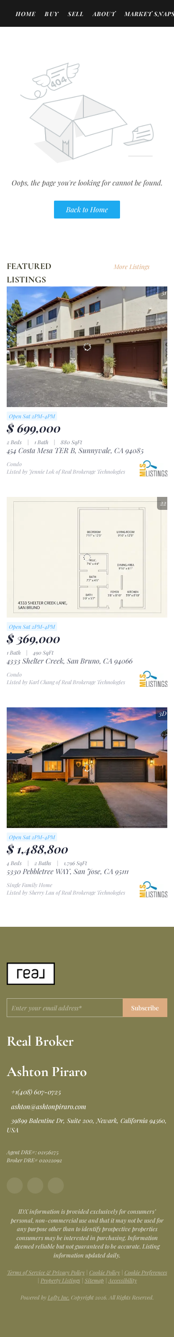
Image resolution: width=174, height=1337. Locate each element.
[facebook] (15, 1185)
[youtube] (56, 1185)
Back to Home (87, 209)
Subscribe (145, 1008)
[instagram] (35, 1185)
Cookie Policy (104, 1272)
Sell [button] (76, 13)
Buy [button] (51, 13)
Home (26, 13)
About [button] (104, 13)
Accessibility (122, 1280)
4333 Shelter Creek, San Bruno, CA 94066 (70, 660)
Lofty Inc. (59, 1297)
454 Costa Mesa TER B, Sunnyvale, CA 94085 (75, 450)
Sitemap (94, 1280)
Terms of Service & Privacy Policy (46, 1272)
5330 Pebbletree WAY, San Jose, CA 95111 (67, 871)
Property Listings (60, 1280)
